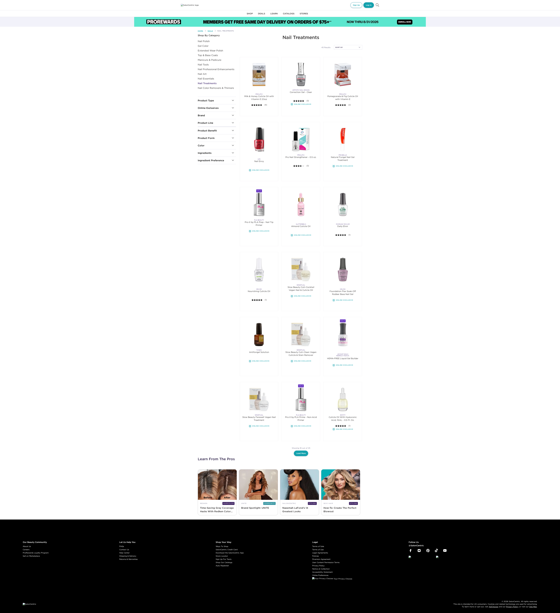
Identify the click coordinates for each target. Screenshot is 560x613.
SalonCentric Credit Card (227, 549)
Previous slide (245, 140)
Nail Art (202, 73)
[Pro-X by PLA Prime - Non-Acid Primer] (301, 399)
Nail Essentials (206, 78)
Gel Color (203, 45)
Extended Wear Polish (210, 50)
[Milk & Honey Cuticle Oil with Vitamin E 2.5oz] (259, 74)
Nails (210, 31)
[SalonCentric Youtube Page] (445, 550)
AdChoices (493, 607)
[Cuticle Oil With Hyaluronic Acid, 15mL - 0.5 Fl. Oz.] (343, 399)
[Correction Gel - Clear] (301, 74)
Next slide (272, 140)
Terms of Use (318, 549)
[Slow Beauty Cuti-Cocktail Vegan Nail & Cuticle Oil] (301, 269)
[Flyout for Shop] (250, 15)
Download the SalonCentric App (230, 553)
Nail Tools (203, 64)
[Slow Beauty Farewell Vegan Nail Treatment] (259, 399)
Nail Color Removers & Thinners (216, 87)
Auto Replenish (222, 566)
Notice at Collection (321, 569)
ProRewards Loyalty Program (36, 553)
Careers (26, 549)
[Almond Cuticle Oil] (301, 204)
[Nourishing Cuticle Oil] (259, 269)
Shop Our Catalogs (224, 562)
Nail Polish (204, 41)
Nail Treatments (207, 83)
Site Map (533, 607)
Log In (368, 5)
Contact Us (124, 549)
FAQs (121, 546)
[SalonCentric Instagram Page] (419, 550)
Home (200, 31)
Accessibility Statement (322, 572)
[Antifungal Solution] (259, 334)
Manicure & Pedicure (209, 59)
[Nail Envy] (259, 146)
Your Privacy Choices (342, 579)
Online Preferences (320, 575)
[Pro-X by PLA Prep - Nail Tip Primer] (259, 204)
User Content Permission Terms (326, 562)
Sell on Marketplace (31, 556)
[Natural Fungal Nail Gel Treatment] (343, 139)
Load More (301, 453)
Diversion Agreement (321, 559)
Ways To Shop (222, 546)
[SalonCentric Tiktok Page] (436, 550)
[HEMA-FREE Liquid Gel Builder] (342, 341)
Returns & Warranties (128, 559)
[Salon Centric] (190, 5)
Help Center (124, 553)
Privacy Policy (318, 566)
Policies (315, 556)
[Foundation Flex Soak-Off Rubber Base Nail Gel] (342, 276)
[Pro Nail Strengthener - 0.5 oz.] (301, 139)
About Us (27, 546)
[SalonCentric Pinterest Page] (428, 550)
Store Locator (222, 556)
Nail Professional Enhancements (216, 69)
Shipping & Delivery (127, 556)
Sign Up (356, 5)
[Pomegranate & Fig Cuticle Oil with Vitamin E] (343, 74)
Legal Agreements (320, 553)
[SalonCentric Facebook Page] (410, 550)
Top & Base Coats (208, 55)
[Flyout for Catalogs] (288, 15)
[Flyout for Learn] (274, 15)
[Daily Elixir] (343, 204)
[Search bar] (377, 5)
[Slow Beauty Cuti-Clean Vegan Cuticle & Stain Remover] (301, 334)
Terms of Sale (318, 546)
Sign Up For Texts (223, 559)
